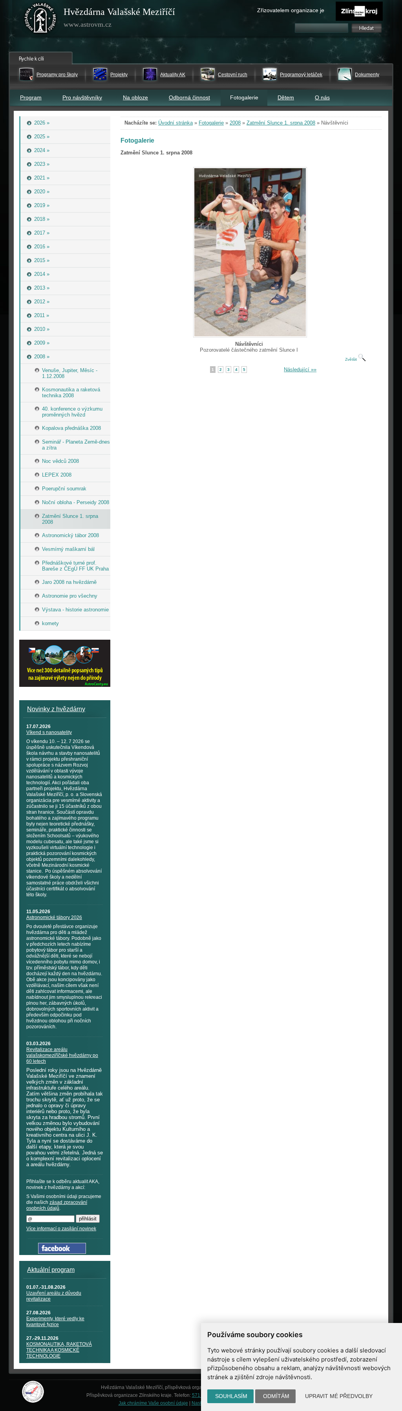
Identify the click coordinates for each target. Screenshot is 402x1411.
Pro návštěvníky (82, 97)
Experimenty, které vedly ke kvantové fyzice (55, 1321)
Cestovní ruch (232, 74)
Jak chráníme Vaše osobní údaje (153, 1403)
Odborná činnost (189, 97)
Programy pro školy (57, 74)
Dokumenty (367, 74)
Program (31, 97)
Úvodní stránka (175, 123)
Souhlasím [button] (231, 1396)
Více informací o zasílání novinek (61, 1228)
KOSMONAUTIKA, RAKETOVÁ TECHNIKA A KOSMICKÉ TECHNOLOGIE (59, 1350)
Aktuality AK (172, 74)
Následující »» (300, 369)
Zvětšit (351, 359)
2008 (235, 123)
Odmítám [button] (276, 1396)
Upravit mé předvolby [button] (339, 1396)
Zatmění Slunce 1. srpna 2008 (281, 123)
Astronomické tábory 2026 (54, 917)
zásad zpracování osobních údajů (56, 1205)
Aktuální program (51, 1269)
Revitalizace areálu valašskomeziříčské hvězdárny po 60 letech (62, 1055)
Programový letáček (301, 74)
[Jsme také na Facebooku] (62, 1252)
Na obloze (135, 97)
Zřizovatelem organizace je (290, 10)
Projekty (119, 74)
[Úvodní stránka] (40, 19)
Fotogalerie (211, 123)
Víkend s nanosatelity (49, 732)
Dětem (286, 97)
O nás (322, 97)
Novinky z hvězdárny (56, 709)
